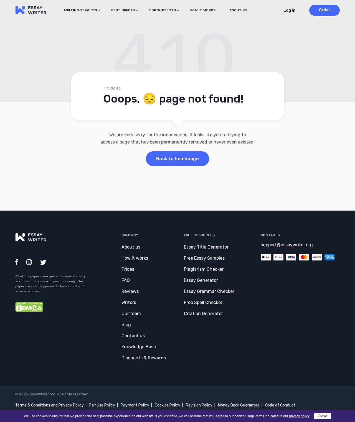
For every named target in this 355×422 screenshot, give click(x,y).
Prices (127, 269)
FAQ (125, 280)
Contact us (133, 335)
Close (322, 416)
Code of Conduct (280, 405)
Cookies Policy (167, 405)
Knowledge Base (138, 346)
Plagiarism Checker (204, 269)
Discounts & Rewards (143, 357)
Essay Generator (201, 280)
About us (238, 10)
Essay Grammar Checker (209, 291)
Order (324, 10)
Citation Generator (203, 313)
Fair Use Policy (102, 405)
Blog (126, 324)
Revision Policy (199, 405)
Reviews (130, 291)
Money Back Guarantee (239, 405)
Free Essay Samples (204, 258)
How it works (202, 10)
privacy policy (299, 416)
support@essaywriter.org (287, 244)
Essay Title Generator (206, 247)
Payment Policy (135, 405)
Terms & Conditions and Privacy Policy (49, 405)
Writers (128, 302)
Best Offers (123, 10)
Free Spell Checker (203, 302)
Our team (131, 313)
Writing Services (80, 10)
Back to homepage (177, 158)
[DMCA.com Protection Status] (29, 310)
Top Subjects (162, 10)
